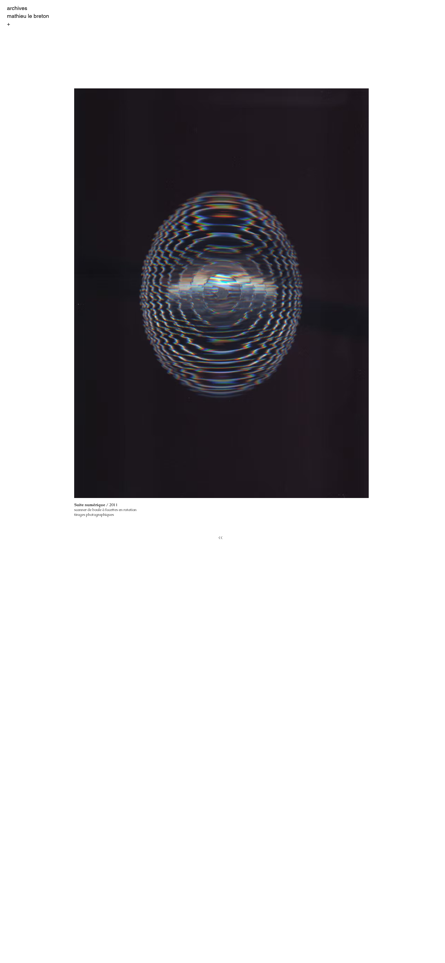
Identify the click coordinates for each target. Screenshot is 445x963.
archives (17, 8)
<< (220, 537)
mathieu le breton (28, 16)
